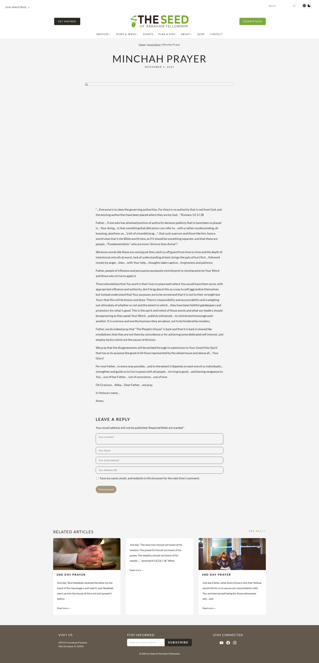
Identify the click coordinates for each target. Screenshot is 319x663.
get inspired (67, 21)
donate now (252, 21)
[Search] (294, 6)
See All (255, 530)
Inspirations (154, 44)
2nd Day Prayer (71, 574)
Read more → (64, 608)
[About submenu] (191, 34)
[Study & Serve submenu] (137, 34)
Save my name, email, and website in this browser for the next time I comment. (150, 478)
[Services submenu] (109, 34)
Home (142, 44)
